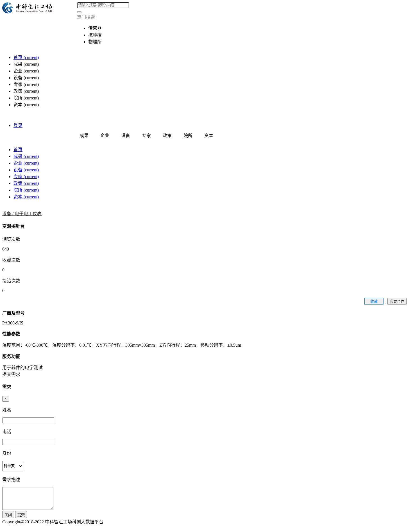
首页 (26, 57)
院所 (26, 190)
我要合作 (397, 301)
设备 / (8, 213)
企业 (26, 163)
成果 (26, 156)
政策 (26, 183)
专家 (26, 176)
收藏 (374, 301)
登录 (17, 125)
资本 (26, 196)
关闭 (8, 515)
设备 (26, 169)
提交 (21, 515)
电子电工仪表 (28, 213)
